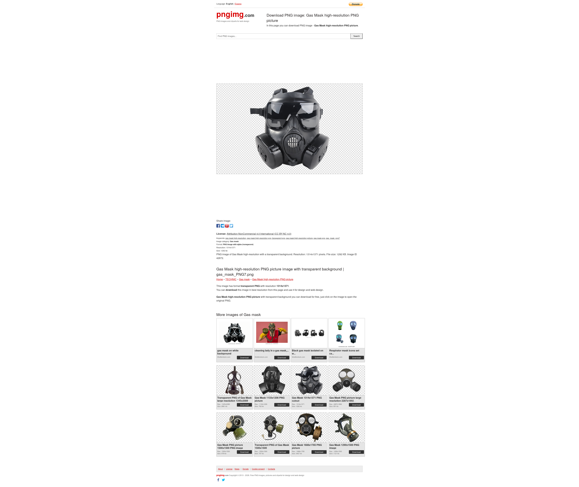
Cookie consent (258, 469)
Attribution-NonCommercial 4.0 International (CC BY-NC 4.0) (259, 233)
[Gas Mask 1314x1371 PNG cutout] (309, 380)
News (237, 469)
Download (244, 357)
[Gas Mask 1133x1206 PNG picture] (272, 380)
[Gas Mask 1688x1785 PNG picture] (309, 427)
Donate (246, 469)
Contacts (271, 469)
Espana (238, 3)
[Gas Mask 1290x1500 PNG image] (346, 427)
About (220, 469)
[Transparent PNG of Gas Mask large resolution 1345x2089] (234, 380)
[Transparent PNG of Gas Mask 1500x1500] (272, 427)
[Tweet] (231, 226)
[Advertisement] (289, 62)
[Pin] (227, 226)
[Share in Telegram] (222, 226)
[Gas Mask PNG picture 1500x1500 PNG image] (234, 427)
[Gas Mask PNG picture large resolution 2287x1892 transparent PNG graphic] (347, 380)
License (229, 469)
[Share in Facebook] (218, 226)
